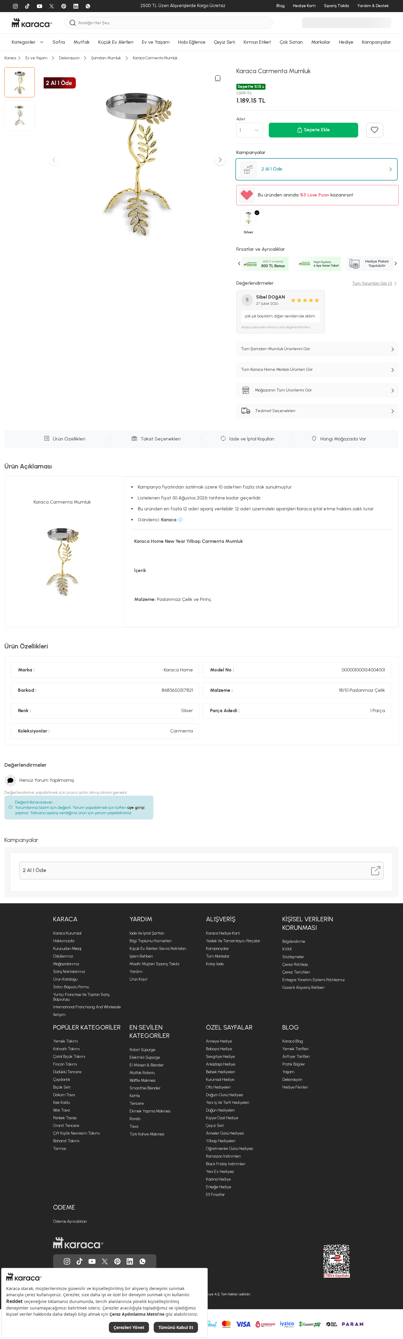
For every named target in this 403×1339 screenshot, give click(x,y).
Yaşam (288, 1071)
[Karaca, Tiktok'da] (79, 1261)
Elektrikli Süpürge (145, 1057)
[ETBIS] (326, 1261)
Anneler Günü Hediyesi (225, 1133)
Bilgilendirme (293, 941)
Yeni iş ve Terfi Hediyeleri (227, 1102)
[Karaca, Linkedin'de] (130, 1261)
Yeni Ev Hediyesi (220, 1171)
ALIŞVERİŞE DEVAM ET (201, 97)
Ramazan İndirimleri (223, 1156)
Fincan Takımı (65, 1064)
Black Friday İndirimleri (225, 1163)
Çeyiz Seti (215, 1125)
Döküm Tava (64, 1094)
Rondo (135, 1118)
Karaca (65, 919)
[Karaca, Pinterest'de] (117, 1261)
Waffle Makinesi (142, 1080)
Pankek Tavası (65, 1117)
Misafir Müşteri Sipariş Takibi (154, 963)
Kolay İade (215, 963)
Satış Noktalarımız (69, 971)
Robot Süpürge (142, 1049)
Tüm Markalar (218, 956)
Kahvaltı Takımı (66, 1048)
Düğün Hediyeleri (220, 1110)
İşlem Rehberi (141, 956)
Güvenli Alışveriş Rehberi (303, 987)
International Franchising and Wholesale (87, 1006)
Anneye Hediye (219, 1041)
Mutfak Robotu (142, 1072)
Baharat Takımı (66, 1140)
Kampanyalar (217, 948)
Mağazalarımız (66, 963)
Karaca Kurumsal (67, 933)
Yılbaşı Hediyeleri (220, 1140)
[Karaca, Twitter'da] (104, 1261)
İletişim (59, 1014)
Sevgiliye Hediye (220, 1056)
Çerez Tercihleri (296, 972)
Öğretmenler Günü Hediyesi (229, 1148)
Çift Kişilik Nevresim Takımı (76, 1133)
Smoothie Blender (145, 1088)
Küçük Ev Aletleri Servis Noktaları (158, 948)
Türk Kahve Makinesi (147, 1134)
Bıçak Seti (62, 1087)
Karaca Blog (292, 1041)
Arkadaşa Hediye (220, 1064)
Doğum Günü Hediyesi (224, 1094)
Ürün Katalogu (65, 979)
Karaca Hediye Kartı (223, 933)
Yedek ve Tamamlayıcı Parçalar (233, 940)
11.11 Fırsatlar (215, 1194)
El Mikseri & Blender (147, 1065)
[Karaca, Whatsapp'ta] (142, 1261)
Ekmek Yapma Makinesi (150, 1111)
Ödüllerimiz (63, 956)
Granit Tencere (66, 1125)
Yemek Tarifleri (295, 1048)
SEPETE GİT (201, 112)
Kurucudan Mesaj (67, 948)
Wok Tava (61, 1110)
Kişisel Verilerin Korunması (307, 923)
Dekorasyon (292, 1079)
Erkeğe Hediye (218, 1186)
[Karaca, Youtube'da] (92, 1261)
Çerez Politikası (295, 964)
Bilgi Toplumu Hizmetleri (151, 940)
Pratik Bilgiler (293, 1064)
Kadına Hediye (218, 1179)
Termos (59, 1148)
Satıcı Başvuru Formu (71, 986)
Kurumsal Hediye (220, 1079)
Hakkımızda (63, 940)
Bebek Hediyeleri (220, 1071)
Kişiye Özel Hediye (222, 1117)
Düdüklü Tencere (67, 1071)
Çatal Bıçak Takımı (69, 1056)
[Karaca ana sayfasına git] (78, 1242)
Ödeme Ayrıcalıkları (70, 1221)
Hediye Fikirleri (295, 1087)
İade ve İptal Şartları (147, 933)
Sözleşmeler (293, 956)
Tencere (137, 1103)
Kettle (135, 1095)
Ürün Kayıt (139, 979)
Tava (134, 1126)
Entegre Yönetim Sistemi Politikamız (313, 979)
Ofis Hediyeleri (218, 1087)
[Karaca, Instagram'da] (67, 1261)
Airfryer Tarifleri (296, 1056)
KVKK (287, 949)
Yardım (141, 919)
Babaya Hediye (219, 1048)
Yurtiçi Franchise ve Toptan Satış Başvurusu (81, 997)
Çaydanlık (61, 1079)
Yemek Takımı (65, 1041)
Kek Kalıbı (61, 1102)
